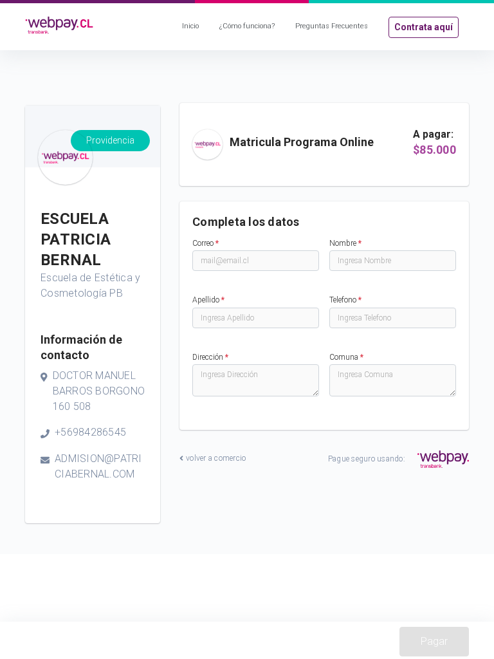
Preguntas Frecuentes (331, 26)
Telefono (345, 299)
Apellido (208, 299)
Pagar (434, 641)
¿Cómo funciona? (247, 26)
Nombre (345, 243)
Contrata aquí (423, 27)
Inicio (190, 26)
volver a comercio (216, 458)
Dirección (210, 357)
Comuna (346, 357)
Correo (205, 243)
